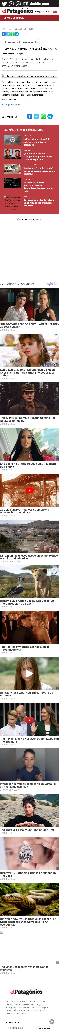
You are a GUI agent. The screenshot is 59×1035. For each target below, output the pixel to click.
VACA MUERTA (28, 150)
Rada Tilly (27, 136)
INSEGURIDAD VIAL (30, 165)
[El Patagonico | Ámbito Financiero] (39, 5)
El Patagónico (8, 28)
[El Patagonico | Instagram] (18, 5)
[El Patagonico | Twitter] (4, 5)
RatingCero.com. (11, 104)
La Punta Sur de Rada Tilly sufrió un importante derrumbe (37, 142)
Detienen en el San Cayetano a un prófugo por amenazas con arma (38, 202)
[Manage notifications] (51, 1021)
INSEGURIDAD (28, 197)
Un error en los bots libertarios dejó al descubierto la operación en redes (38, 187)
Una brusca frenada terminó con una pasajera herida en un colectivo (39, 171)
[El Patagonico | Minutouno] (25, 5)
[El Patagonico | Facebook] (11, 5)
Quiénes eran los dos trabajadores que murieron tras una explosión (37, 156)
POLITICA (26, 179)
